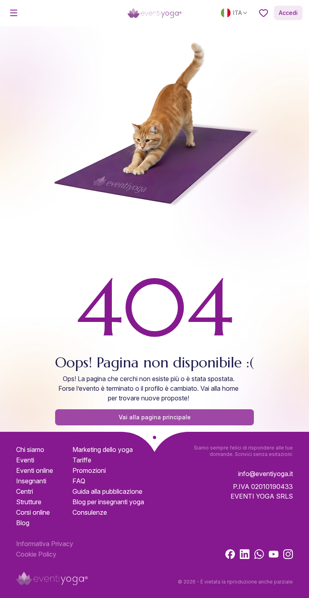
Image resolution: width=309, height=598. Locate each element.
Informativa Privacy (44, 544)
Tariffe (81, 460)
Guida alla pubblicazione (107, 491)
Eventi (25, 460)
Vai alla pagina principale (155, 417)
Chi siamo (30, 449)
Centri (24, 491)
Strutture (28, 502)
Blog (22, 523)
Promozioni (89, 470)
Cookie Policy (36, 554)
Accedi (288, 12)
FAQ (78, 481)
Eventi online (34, 470)
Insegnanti (31, 481)
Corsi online (33, 512)
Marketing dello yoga (102, 449)
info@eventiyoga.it (265, 474)
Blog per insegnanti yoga (108, 502)
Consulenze (89, 512)
